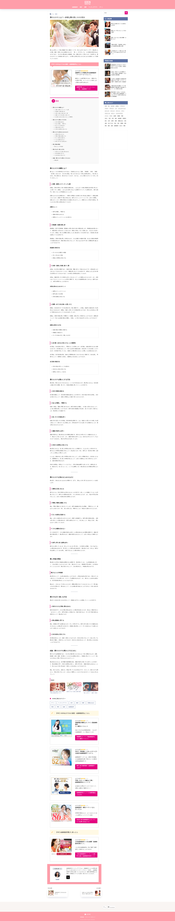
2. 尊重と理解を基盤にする (60, 136)
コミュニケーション (122, 108)
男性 (58, 706)
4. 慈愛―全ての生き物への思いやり (62, 115)
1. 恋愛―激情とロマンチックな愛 (61, 109)
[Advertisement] (116, 140)
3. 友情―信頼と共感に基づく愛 (61, 113)
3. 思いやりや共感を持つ (59, 125)
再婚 (122, 115)
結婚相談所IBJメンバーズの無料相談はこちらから (86, 793)
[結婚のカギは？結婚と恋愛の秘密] (74, 686)
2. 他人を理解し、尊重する (60, 123)
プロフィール (107, 113)
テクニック (112, 111)
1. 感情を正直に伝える (59, 134)
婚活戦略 (119, 118)
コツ (116, 108)
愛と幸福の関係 (56, 144)
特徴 (52, 706)
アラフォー (112, 108)
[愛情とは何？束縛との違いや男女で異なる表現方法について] (57, 686)
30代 (106, 106)
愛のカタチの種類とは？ (58, 107)
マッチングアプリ (93, 7)
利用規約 (82, 917)
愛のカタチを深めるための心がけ (60, 132)
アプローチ (122, 106)
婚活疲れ (124, 118)
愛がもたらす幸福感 (58, 146)
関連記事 (56, 160)
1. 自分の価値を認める (59, 122)
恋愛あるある (91, 702)
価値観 (118, 115)
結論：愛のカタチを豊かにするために (61, 158)
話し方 (121, 125)
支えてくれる (110, 123)
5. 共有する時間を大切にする (60, 129)
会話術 (115, 115)
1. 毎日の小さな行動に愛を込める (61, 151)
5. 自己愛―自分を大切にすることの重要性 (63, 116)
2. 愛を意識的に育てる (59, 153)
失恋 (109, 118)
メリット (106, 115)
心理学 (112, 120)
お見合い (117, 106)
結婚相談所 (75, 7)
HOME (88, 914)
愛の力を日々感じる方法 (58, 149)
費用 (124, 125)
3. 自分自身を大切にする (59, 155)
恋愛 (85, 7)
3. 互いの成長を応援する (59, 137)
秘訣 (109, 125)
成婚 (106, 123)
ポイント (113, 113)
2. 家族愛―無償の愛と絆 (59, 111)
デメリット (118, 111)
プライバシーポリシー (90, 917)
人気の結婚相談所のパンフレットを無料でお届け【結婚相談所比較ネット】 (86, 854)
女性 (71, 702)
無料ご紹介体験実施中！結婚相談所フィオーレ (86, 766)
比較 (118, 123)
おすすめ (112, 106)
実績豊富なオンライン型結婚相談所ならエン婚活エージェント (86, 737)
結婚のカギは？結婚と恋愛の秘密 (74, 691)
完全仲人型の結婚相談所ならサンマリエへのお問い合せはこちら (86, 820)
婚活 (81, 7)
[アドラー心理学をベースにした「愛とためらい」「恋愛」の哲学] (90, 686)
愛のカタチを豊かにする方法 (59, 119)
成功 (125, 120)
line (109, 106)
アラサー (106, 108)
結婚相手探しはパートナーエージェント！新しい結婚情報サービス (86, 88)
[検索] (126, 12)
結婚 (64, 706)
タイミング (107, 111)
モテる (111, 115)
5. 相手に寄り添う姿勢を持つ (60, 141)
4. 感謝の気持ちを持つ (59, 127)
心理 (109, 120)
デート (101, 7)
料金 (115, 123)
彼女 (106, 120)
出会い (106, 118)
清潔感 (122, 123)
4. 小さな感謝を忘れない (59, 139)
